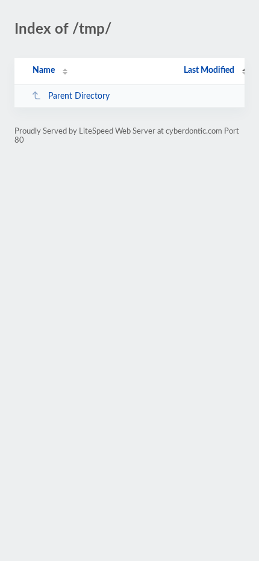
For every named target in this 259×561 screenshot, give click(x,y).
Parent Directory (79, 96)
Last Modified (209, 70)
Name (44, 70)
